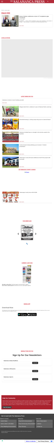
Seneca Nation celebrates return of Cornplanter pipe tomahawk (34, 17)
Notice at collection (31, 441)
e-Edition (39, 423)
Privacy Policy (29, 431)
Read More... (21, 25)
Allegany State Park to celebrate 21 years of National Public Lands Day (35, 107)
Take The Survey (7, 407)
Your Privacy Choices (43, 441)
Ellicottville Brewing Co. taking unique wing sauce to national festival (34, 119)
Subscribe (35, 362)
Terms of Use (25, 431)
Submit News (4, 421)
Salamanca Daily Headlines (11, 360)
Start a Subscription (42, 421)
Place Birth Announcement (25, 421)
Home (2, 10)
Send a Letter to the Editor (7, 423)
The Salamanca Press (9, 431)
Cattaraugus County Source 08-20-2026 (28, 192)
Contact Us (39, 426)
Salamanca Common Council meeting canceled (13, 100)
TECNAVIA (6, 432)
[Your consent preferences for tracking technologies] (2, 440)
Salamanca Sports (8, 377)
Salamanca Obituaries (9, 368)
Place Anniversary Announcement (27, 423)
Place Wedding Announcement (8, 426)
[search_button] (47, 1)
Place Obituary (22, 426)
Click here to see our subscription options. (22, 285)
